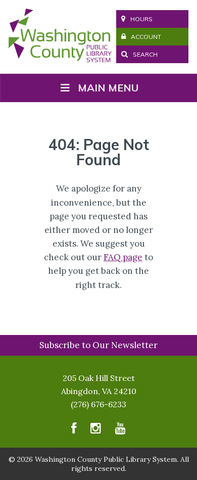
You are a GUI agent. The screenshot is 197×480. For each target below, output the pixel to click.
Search (144, 54)
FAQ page (123, 257)
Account (146, 36)
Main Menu (108, 87)
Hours (141, 19)
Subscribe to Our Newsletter (98, 345)
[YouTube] (120, 430)
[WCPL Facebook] (73, 430)
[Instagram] (95, 430)
